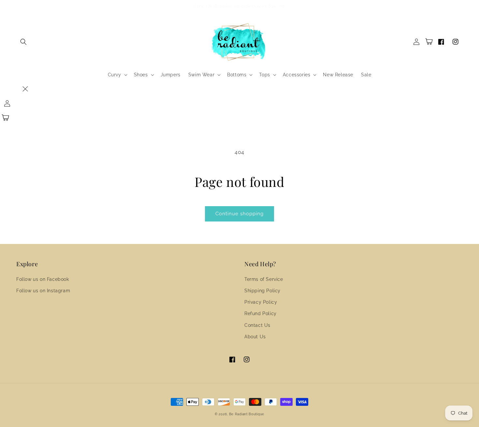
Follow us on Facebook (42, 279)
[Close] (25, 89)
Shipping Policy (262, 290)
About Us (255, 336)
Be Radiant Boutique (246, 414)
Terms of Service (263, 279)
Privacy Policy (260, 302)
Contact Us (257, 325)
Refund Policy (260, 313)
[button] (23, 42)
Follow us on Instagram (43, 290)
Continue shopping (239, 214)
